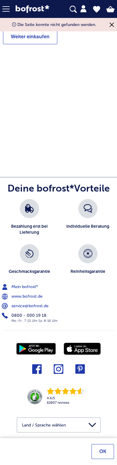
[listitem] (29, 218)
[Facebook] (37, 371)
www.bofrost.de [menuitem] (26, 296)
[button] (9, 9)
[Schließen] (112, 24)
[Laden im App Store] (82, 348)
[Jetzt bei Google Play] (36, 348)
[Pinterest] (80, 371)
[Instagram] (58, 371)
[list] (58, 241)
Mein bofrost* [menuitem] (24, 286)
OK (102, 451)
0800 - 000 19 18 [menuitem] (28, 315)
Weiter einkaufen (30, 36)
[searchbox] (73, 9)
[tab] (83, 9)
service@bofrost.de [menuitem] (29, 305)
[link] (34, 9)
